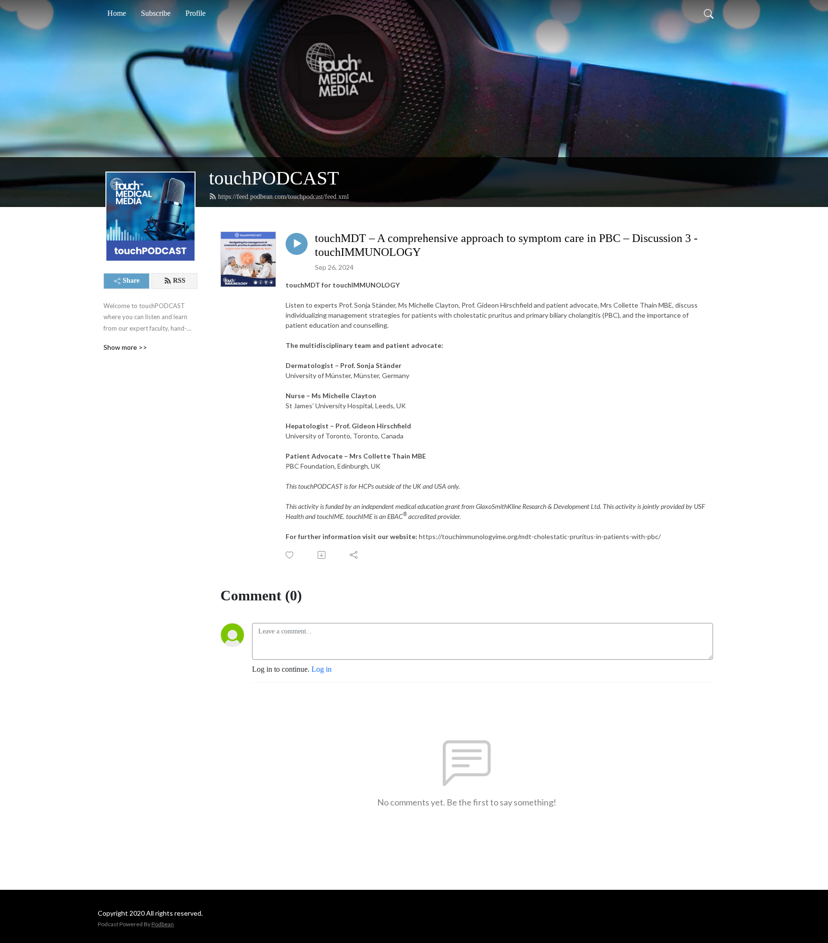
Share (131, 280)
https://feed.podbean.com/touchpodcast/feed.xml (283, 196)
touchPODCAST (274, 178)
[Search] (708, 13)
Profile (195, 13)
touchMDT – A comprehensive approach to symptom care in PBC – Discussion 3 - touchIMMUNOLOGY (506, 245)
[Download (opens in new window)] (322, 555)
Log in (321, 669)
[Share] (354, 555)
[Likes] (290, 555)
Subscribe (156, 13)
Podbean (162, 924)
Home (116, 13)
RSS (179, 280)
